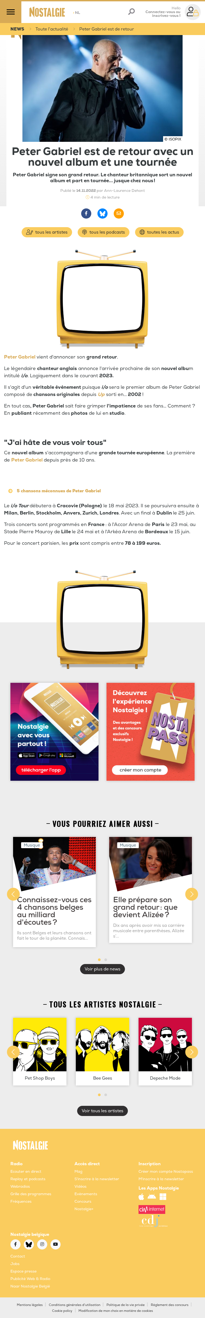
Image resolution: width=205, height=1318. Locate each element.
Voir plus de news (102, 969)
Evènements (85, 1194)
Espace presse (23, 1271)
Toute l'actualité (52, 29)
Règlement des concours (169, 1305)
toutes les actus (162, 232)
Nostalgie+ (83, 1209)
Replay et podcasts (27, 1179)
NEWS (17, 29)
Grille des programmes (30, 1194)
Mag (78, 1171)
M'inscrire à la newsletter (161, 1179)
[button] (99, 959)
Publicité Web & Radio (30, 1279)
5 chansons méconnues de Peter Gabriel (59, 491)
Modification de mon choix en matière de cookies (115, 1311)
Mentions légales (30, 1305)
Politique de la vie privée (126, 1305)
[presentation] (13, 894)
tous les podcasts (106, 232)
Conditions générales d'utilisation (74, 1305)
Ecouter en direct (25, 1171)
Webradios (20, 1186)
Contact (17, 1256)
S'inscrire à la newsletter (96, 1179)
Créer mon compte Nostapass (166, 1171)
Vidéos (80, 1186)
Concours (82, 1201)
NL (76, 12)
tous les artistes (51, 232)
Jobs (14, 1264)
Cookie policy (62, 1311)
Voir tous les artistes (102, 1111)
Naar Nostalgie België (30, 1286)
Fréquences (20, 1201)
